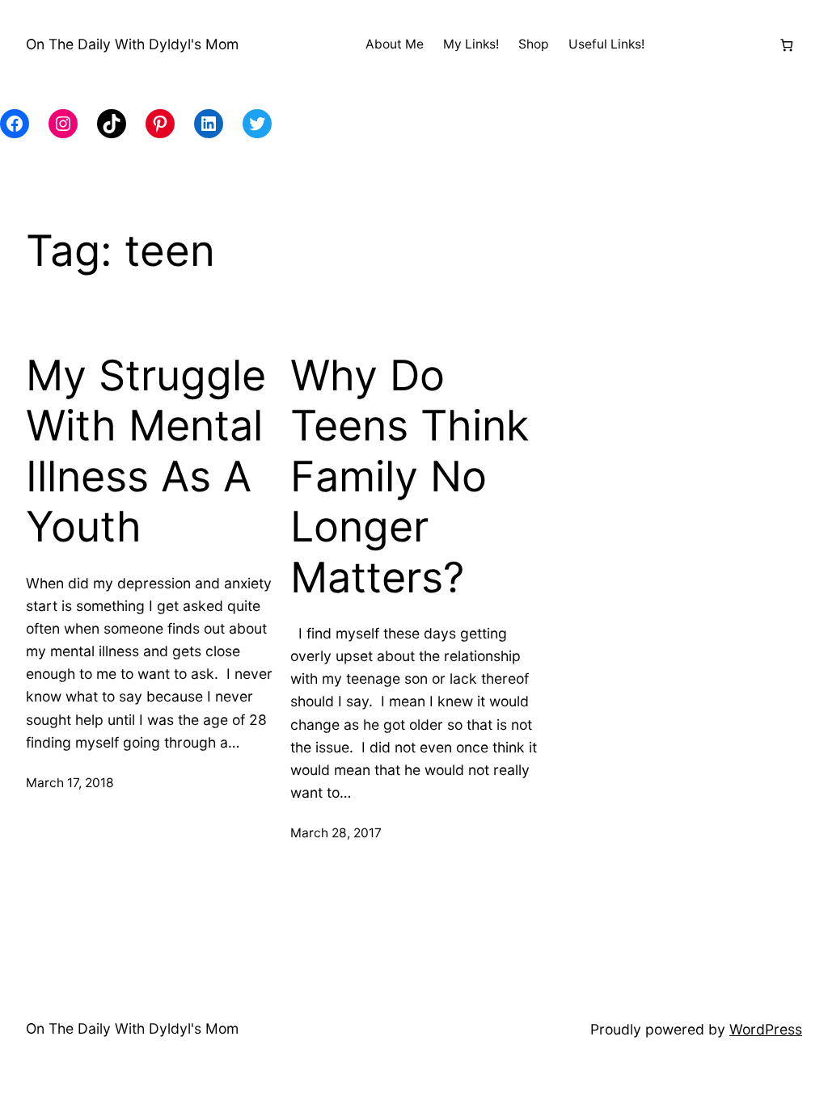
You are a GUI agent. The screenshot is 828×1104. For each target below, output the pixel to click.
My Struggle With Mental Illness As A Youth (146, 451)
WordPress (765, 1029)
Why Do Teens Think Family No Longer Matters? (409, 477)
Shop (533, 44)
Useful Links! (606, 44)
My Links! (471, 44)
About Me (394, 44)
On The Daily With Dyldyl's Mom (132, 44)
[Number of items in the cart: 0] (786, 45)
